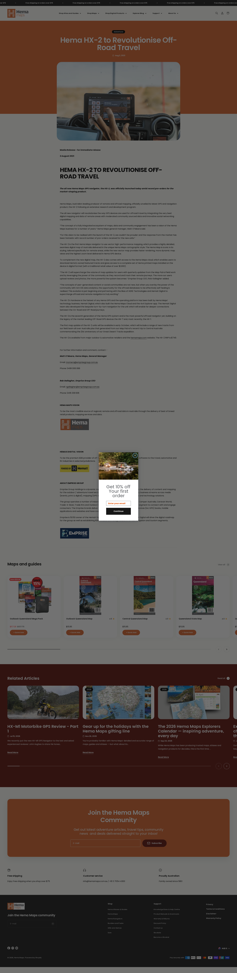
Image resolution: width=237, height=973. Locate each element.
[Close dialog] (135, 455)
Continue (118, 511)
